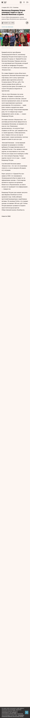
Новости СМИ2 (6, 216)
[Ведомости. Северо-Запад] (5, 2)
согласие (14, 712)
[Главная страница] (2, 2)
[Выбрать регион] (24, 2)
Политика (15, 7)
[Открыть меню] (27, 2)
